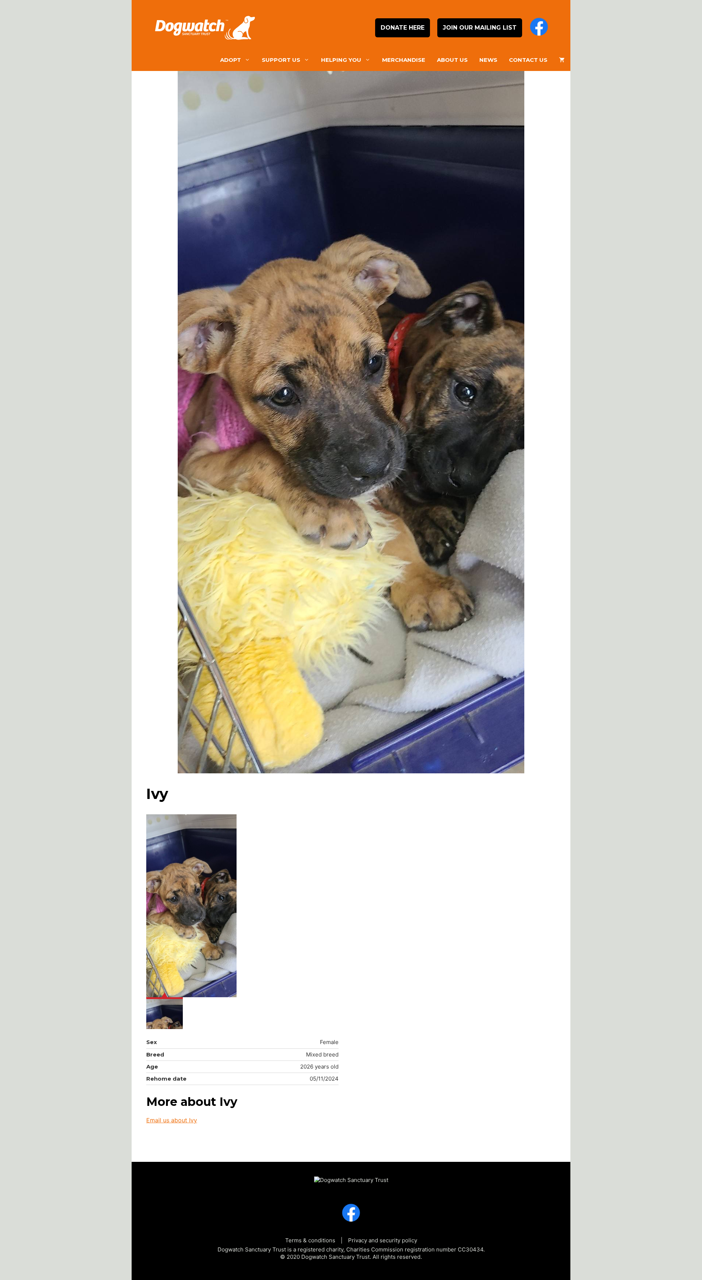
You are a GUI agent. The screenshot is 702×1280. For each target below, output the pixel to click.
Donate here (402, 27)
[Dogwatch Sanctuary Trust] (351, 1176)
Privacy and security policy (382, 1240)
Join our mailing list (480, 27)
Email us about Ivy (171, 1120)
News (488, 59)
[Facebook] (538, 27)
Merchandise (403, 59)
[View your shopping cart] (561, 60)
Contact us (528, 59)
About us (452, 59)
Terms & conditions (310, 1240)
